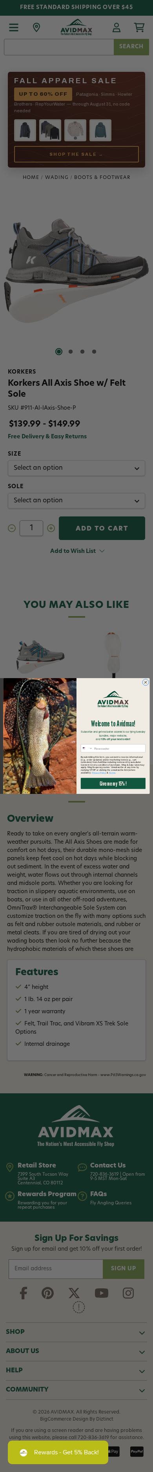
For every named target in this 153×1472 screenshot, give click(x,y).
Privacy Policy (99, 772)
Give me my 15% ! (113, 783)
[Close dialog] (146, 682)
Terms (112, 772)
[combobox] (87, 748)
